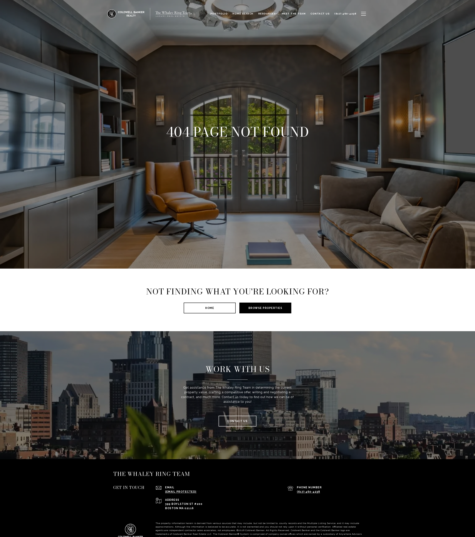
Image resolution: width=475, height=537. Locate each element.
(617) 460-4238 (308, 491)
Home (209, 307)
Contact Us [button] (237, 421)
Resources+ (267, 13)
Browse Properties (265, 307)
